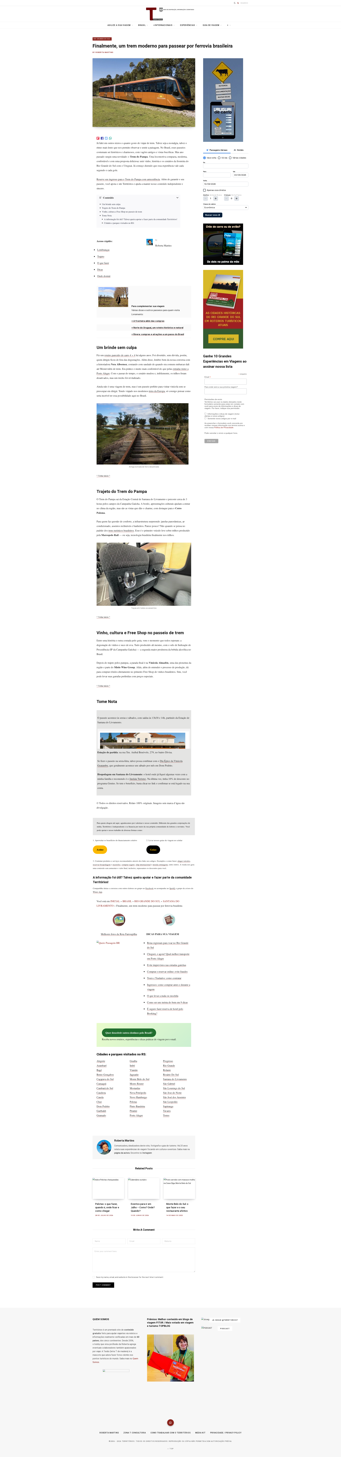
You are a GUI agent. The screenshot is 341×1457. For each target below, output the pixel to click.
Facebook (149, 888)
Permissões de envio (213, 399)
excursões (117, 864)
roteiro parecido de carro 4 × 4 (119, 355)
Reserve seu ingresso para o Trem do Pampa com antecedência (128, 179)
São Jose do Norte (172, 1092)
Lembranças (103, 249)
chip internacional (143, 864)
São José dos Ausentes (174, 1097)
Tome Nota (107, 215)
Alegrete (101, 1061)
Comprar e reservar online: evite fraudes (167, 971)
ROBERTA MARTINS (109, 1433)
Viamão (134, 1070)
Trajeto (100, 256)
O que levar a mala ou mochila (162, 995)
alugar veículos (184, 861)
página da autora (122, 1153)
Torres (166, 1115)
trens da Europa (157, 391)
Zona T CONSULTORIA (134, 1433)
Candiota (101, 1092)
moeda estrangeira (160, 864)
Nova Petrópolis (138, 1092)
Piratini (133, 1110)
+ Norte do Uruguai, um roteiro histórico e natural (157, 327)
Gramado (101, 1115)
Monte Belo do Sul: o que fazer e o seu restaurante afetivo (177, 1207)
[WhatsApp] (170, 1422)
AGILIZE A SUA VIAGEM (119, 25)
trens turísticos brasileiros (121, 530)
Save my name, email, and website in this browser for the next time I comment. (130, 1277)
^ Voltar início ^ (103, 475)
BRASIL (142, 25)
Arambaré (102, 1065)
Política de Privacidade (223, 427)
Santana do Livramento (175, 1079)
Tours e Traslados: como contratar (164, 978)
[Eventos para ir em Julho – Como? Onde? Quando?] (144, 1188)
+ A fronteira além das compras (147, 321)
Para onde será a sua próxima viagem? (221, 387)
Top (171, 1449)
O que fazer (103, 263)
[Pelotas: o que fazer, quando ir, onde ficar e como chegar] (108, 1188)
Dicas (100, 269)
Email (207, 377)
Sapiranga (168, 1106)
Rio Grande (169, 1065)
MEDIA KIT (200, 1433)
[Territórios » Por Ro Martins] (171, 14)
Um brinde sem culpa (111, 204)
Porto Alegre (136, 1115)
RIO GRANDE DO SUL (102, 39)
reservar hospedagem (102, 864)
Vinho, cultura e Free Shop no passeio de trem (122, 211)
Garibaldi (101, 1110)
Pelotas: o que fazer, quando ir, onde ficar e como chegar (107, 1207)
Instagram (147, 1153)
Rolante (167, 1070)
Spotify (172, 888)
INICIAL (115, 901)
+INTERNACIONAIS (162, 25)
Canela (100, 1097)
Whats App (97, 892)
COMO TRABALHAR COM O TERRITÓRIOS (171, 1433)
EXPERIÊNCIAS (187, 25)
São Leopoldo (170, 1101)
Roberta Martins (104, 52)
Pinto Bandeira (137, 1106)
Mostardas (135, 1088)
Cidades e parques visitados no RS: (119, 223)
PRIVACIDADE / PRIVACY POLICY (225, 1433)
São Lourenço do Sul (174, 1088)
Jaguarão (134, 1074)
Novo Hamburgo (138, 1097)
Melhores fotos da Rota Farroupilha (119, 934)
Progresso (168, 1061)
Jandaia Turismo (137, 778)
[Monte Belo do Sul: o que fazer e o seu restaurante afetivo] (179, 1188)
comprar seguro (128, 864)
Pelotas (133, 1101)
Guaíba (133, 1061)
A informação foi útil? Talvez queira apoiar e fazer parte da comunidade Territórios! (140, 219)
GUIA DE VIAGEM (211, 25)
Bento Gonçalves (105, 1074)
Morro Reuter (137, 1083)
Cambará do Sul (105, 1088)
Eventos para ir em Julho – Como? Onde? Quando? (143, 1207)
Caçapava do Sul (105, 1079)
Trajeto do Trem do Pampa (113, 208)
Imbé (132, 1065)
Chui (99, 1101)
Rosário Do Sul (171, 1074)
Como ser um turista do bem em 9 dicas (167, 1002)
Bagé (99, 1070)
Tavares (167, 1110)
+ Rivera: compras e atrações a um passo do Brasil (157, 334)
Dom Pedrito (103, 1106)
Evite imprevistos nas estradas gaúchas (166, 965)
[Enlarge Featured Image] (144, 92)
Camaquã (101, 1083)
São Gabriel (169, 1083)
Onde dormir (103, 276)
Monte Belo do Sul (139, 1079)
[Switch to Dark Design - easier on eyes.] (234, 3)
